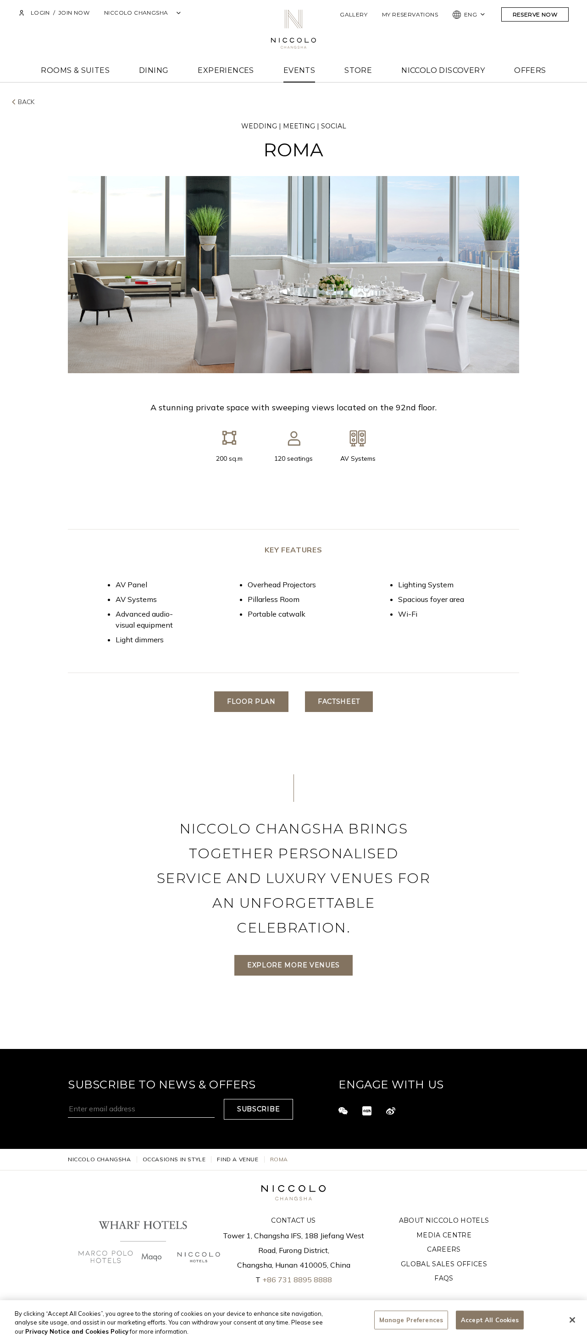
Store (358, 70)
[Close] (572, 1320)
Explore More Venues (293, 965)
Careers (443, 1249)
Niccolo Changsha (99, 1159)
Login (40, 12)
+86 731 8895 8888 (297, 1279)
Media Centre (443, 1235)
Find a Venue (237, 1159)
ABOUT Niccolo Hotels (444, 1220)
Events (299, 70)
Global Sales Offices (444, 1264)
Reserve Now (535, 14)
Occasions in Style (174, 1159)
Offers (530, 70)
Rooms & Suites (75, 70)
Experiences (226, 70)
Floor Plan (251, 701)
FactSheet (339, 701)
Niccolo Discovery (443, 70)
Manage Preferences (411, 1319)
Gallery (353, 14)
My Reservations (410, 14)
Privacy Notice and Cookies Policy (76, 1331)
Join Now (73, 12)
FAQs (443, 1278)
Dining (153, 70)
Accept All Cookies (490, 1319)
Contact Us (293, 1220)
